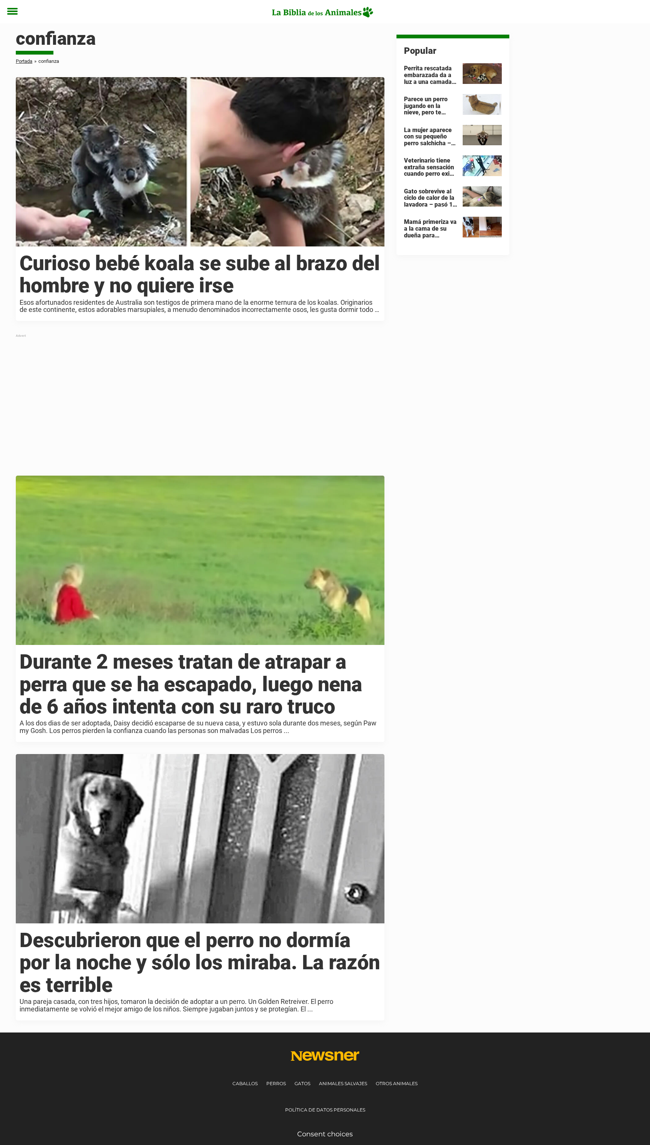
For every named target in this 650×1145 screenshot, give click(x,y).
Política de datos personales (325, 1110)
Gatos (302, 1083)
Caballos (245, 1083)
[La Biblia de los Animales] (322, 12)
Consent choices (325, 1134)
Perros (276, 1083)
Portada (24, 61)
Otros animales (397, 1083)
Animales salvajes (343, 1083)
